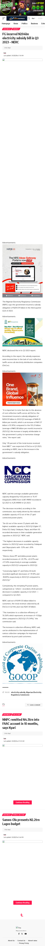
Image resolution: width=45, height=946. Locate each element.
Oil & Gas (16, 714)
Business (7, 29)
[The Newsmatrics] (16, 18)
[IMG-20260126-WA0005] (17, 474)
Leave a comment (35, 705)
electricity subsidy (18, 692)
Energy (16, 29)
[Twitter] (22, 934)
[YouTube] (25, 934)
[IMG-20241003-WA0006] (22, 389)
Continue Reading (22, 802)
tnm (5, 53)
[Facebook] (19, 934)
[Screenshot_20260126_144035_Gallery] (22, 8)
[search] (29, 18)
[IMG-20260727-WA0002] (22, 271)
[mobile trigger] (4, 18)
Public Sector (18, 814)
